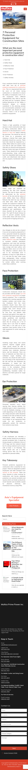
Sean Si (18, 766)
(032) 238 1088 (5, 654)
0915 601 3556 (5, 691)
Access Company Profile (10, 753)
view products (13, 506)
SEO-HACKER (13, 764)
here (15, 2)
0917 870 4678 (5, 678)
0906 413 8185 (5, 682)
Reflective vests (11, 239)
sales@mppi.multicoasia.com (9, 645)
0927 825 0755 (5, 649)
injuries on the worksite (10, 472)
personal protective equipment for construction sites (14, 87)
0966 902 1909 (5, 699)
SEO (5, 764)
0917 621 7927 (5, 670)
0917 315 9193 (14, 654)
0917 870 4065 (5, 661)
